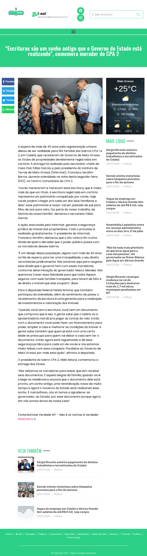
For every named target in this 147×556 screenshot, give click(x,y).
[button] (74, 32)
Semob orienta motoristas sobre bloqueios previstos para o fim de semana (64, 488)
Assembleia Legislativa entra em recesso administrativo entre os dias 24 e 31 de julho (125, 228)
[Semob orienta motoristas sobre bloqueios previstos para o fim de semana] (26, 496)
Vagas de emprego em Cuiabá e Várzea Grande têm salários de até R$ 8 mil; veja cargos (67, 510)
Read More (25, 419)
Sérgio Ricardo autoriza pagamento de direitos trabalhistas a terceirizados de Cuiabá (67, 463)
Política (58, 469)
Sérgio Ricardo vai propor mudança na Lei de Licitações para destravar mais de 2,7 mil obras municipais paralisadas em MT (123, 285)
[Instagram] (80, 17)
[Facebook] (80, 10)
